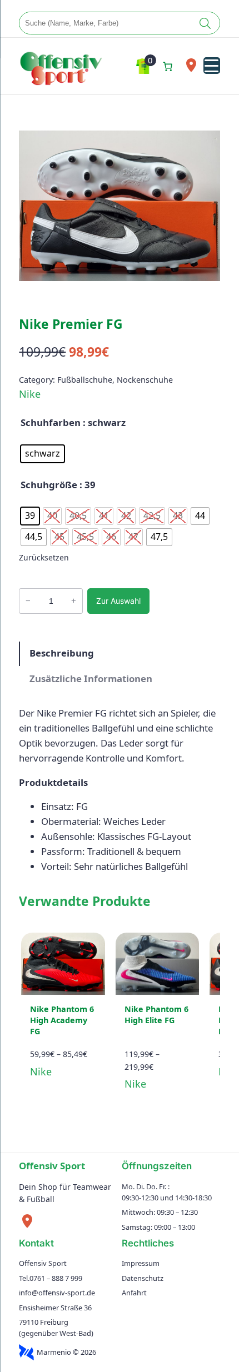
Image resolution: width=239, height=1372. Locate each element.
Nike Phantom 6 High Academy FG (62, 1020)
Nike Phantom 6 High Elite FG (156, 1014)
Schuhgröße (49, 484)
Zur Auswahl (118, 600)
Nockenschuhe (145, 379)
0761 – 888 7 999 (55, 1278)
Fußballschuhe (84, 379)
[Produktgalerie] (119, 206)
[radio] (42, 453)
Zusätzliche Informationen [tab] (90, 678)
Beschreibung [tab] (61, 653)
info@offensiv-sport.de (57, 1293)
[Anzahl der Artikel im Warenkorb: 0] (168, 66)
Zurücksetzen (44, 557)
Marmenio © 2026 (66, 1352)
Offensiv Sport (52, 1165)
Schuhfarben (51, 422)
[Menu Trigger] (211, 65)
